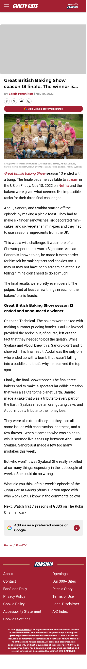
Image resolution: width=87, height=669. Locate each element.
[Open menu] (6, 6)
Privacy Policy (14, 596)
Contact (9, 581)
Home (8, 545)
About (8, 574)
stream (72, 179)
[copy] (29, 101)
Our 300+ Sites (64, 581)
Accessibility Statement (22, 611)
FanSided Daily (15, 589)
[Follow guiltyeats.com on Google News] (77, 528)
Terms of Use (63, 596)
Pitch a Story (62, 589)
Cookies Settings (16, 619)
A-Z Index (60, 611)
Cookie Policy (14, 604)
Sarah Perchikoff (21, 94)
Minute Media (23, 629)
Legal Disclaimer (65, 604)
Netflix (63, 185)
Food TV (21, 545)
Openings (60, 574)
